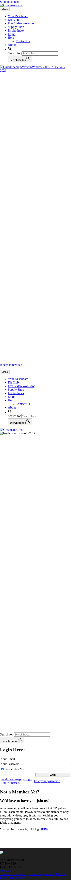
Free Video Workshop (21, 23)
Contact (5, 870)
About (12, 44)
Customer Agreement (40, 874)
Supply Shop (16, 27)
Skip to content (9, 1)
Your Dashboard (18, 16)
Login (11, 34)
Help (11, 37)
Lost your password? (47, 781)
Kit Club (13, 19)
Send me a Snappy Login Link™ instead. (16, 781)
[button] (10, 49)
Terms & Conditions (12, 874)
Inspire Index (16, 30)
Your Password (10, 764)
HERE (44, 829)
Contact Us (23, 41)
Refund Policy (19, 877)
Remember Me (14, 769)
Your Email (8, 759)
